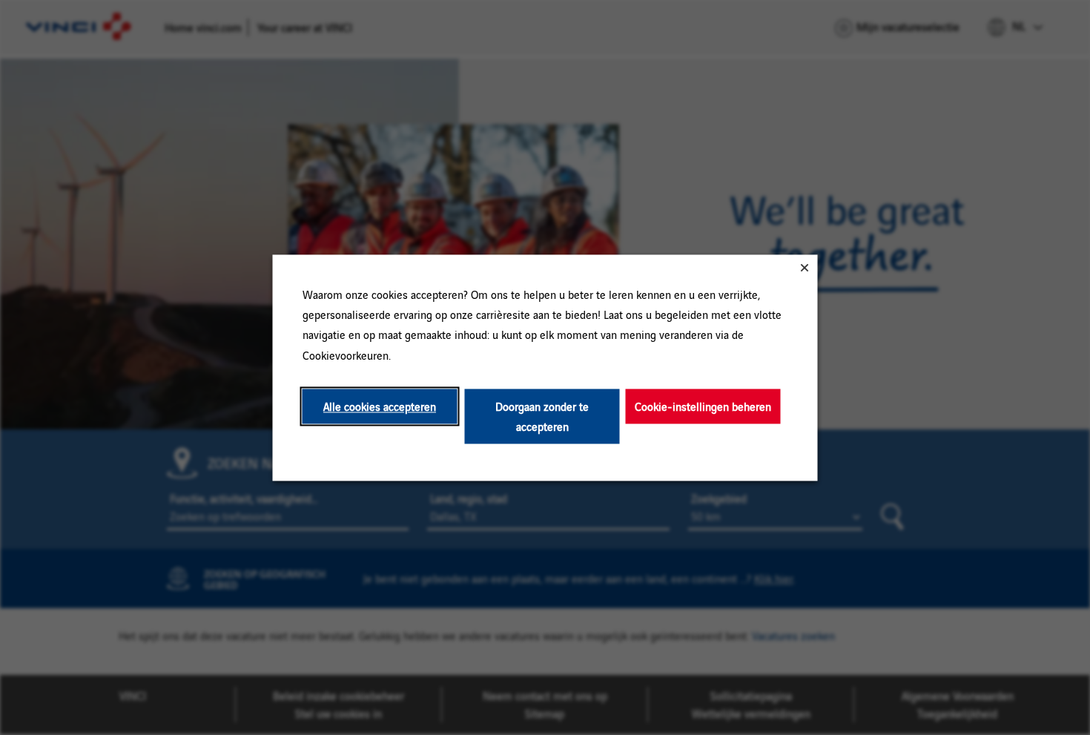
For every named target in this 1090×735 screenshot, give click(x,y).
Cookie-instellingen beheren (703, 406)
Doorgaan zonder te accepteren (542, 416)
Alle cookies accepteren (379, 406)
